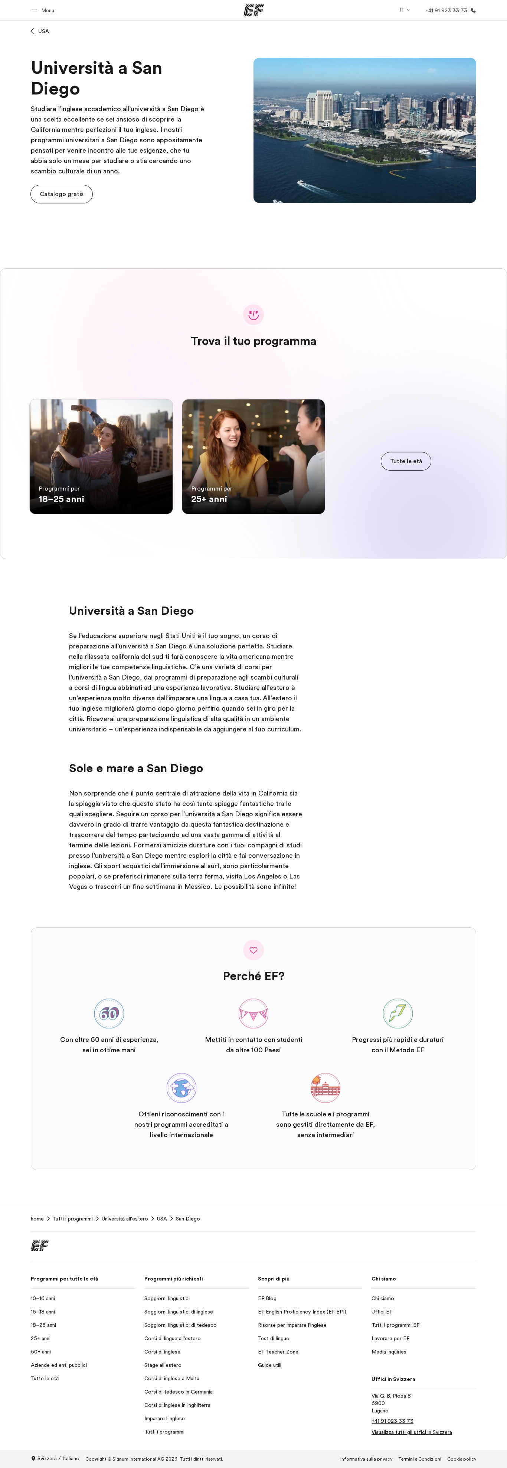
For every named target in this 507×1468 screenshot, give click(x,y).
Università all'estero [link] (125, 1219)
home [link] (37, 1219)
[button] (44, 10)
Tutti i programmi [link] (73, 1219)
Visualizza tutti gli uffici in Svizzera (412, 1432)
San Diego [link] (188, 1219)
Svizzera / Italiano (58, 1458)
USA (43, 31)
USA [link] (162, 1219)
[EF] (253, 10)
